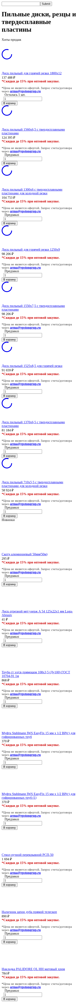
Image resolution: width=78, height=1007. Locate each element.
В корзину (9, 103)
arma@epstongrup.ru (25, 91)
